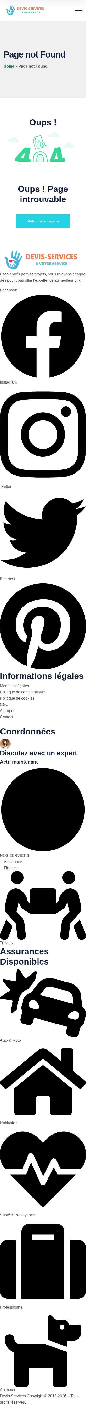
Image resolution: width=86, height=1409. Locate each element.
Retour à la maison (43, 221)
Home (9, 66)
